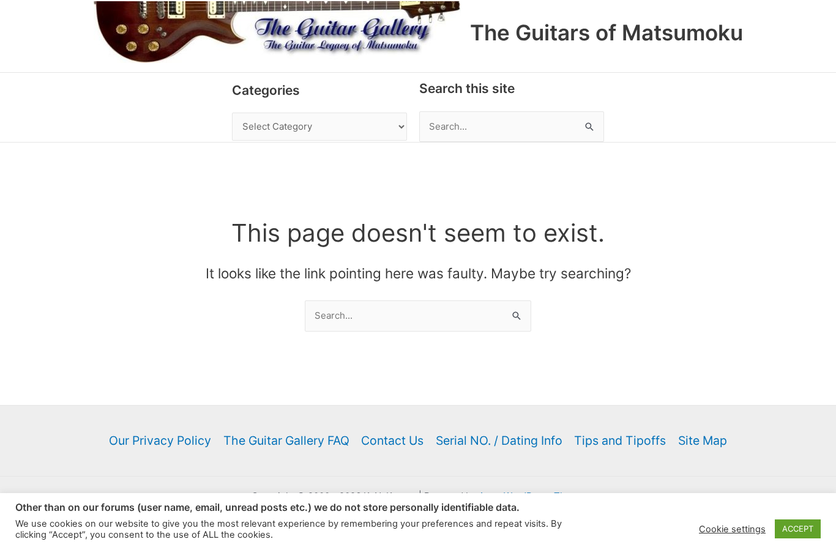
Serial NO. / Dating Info (499, 440)
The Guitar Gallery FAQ (286, 440)
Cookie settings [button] (732, 529)
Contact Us (392, 440)
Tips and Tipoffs (620, 440)
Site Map (702, 440)
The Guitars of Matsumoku (606, 32)
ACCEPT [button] (797, 528)
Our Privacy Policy (160, 440)
